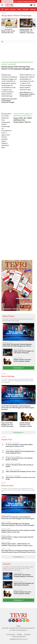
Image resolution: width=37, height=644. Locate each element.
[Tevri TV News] (8, 5)
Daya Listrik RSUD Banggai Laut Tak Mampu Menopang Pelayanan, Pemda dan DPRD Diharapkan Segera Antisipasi (24, 352)
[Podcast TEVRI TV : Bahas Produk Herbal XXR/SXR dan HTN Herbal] (9, 23)
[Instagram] (20, 620)
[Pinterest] (16, 620)
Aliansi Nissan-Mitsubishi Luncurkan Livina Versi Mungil (20, 478)
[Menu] (2, 5)
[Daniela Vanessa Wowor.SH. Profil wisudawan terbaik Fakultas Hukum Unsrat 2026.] (7, 360)
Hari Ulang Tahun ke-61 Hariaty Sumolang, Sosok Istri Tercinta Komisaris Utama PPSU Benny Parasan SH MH (18, 551)
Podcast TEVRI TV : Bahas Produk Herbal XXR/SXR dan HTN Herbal (8, 31)
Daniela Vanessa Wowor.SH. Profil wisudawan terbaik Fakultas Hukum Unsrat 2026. (23, 360)
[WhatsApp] (24, 620)
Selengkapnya (18, 368)
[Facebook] (9, 620)
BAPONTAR (24, 62)
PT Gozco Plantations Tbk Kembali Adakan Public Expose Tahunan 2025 (19, 445)
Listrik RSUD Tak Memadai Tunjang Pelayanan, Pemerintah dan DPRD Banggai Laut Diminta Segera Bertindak (17, 345)
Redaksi (19, 634)
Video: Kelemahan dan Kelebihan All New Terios (21, 471)
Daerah (30, 62)
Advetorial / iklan (6, 62)
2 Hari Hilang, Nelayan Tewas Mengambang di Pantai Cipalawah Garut (20, 452)
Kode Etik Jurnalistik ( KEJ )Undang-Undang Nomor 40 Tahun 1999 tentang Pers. (18, 629)
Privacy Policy (10, 634)
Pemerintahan (11, 64)
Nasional (4, 64)
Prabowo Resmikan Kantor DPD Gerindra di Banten (19, 465)
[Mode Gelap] (31, 5)
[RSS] (27, 620)
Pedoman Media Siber (19, 636)
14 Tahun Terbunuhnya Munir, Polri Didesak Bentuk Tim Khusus (19, 459)
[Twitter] (13, 620)
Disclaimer (27, 634)
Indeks (18, 626)
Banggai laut (16, 62)
